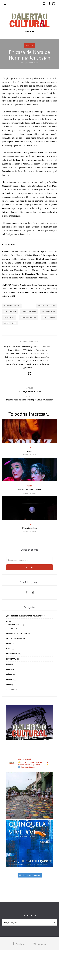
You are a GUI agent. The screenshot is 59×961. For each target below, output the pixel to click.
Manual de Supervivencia (29, 489)
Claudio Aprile (10, 311)
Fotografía (11, 659)
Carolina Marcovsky (46, 306)
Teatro (29, 46)
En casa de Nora (48, 311)
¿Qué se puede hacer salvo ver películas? (24, 616)
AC (7, 621)
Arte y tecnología (14, 638)
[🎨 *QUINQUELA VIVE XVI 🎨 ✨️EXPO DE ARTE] (29, 843)
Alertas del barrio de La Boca (18, 633)
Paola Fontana (49, 317)
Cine (8, 644)
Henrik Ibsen (9, 317)
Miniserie (14, 628)
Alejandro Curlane (11, 306)
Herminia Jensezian (28, 317)
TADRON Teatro (10, 323)
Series (9, 685)
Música (9, 674)
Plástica (10, 679)
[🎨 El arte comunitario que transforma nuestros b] (29, 795)
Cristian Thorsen (29, 311)
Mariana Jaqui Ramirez (29, 341)
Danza (9, 649)
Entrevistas (11, 654)
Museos (9, 669)
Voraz (29, 450)
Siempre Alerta (14, 625)
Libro (8, 664)
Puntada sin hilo (29, 527)
